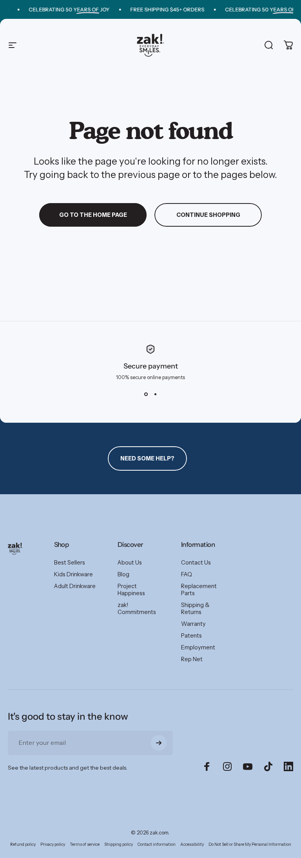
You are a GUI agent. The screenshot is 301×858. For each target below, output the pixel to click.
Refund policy (23, 844)
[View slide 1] (145, 394)
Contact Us (196, 562)
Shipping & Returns (195, 608)
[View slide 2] (155, 394)
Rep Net (192, 659)
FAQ (186, 574)
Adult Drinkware (75, 586)
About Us (130, 562)
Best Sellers (69, 562)
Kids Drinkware (73, 574)
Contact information (157, 844)
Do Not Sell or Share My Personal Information (250, 844)
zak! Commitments (137, 608)
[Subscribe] (159, 743)
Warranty (193, 623)
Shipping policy (118, 844)
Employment (198, 647)
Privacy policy (52, 844)
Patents (191, 635)
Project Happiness (131, 590)
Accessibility (192, 844)
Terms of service (85, 844)
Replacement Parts (199, 590)
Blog (123, 574)
